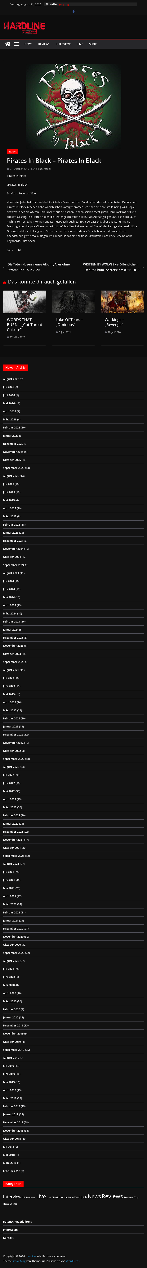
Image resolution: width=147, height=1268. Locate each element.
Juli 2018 (8, 1146)
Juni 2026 (9, 395)
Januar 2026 (10, 435)
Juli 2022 (8, 775)
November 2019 (13, 1033)
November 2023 (13, 645)
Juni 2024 (9, 589)
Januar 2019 (10, 1114)
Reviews (44, 44)
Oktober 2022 (12, 751)
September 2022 (13, 759)
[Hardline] (7, 44)
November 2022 (13, 743)
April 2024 (9, 605)
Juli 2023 (8, 678)
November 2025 (13, 452)
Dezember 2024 (13, 540)
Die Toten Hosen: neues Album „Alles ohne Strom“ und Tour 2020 (39, 267)
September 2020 (13, 953)
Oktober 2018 (12, 1138)
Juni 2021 (9, 880)
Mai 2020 (9, 985)
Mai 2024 (9, 597)
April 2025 (9, 508)
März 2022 (9, 807)
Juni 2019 (9, 1074)
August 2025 (11, 476)
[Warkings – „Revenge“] (122, 293)
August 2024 (11, 573)
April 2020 (9, 993)
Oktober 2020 (12, 944)
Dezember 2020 (13, 928)
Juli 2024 (8, 581)
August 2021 (11, 864)
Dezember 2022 (13, 734)
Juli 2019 (8, 1066)
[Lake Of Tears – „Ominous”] (73, 293)
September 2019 (13, 1050)
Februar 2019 (11, 1106)
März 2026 (9, 419)
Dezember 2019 (13, 1025)
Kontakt (8, 1237)
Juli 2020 (8, 969)
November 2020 (13, 936)
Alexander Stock (42, 168)
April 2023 (9, 702)
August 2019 (11, 1058)
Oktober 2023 (12, 654)
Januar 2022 (10, 823)
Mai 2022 (9, 791)
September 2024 (13, 565)
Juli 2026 (8, 387)
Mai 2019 (9, 1082)
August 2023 (11, 670)
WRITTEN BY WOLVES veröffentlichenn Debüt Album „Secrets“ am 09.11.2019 (111, 267)
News (28, 44)
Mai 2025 (9, 500)
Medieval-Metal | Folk (75, 1197)
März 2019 (9, 1098)
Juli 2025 (8, 484)
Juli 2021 (8, 872)
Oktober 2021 (12, 847)
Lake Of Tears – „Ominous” (69, 322)
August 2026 (11, 379)
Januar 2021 (10, 920)
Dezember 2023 (13, 637)
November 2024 (13, 548)
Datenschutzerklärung (17, 1221)
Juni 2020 (9, 977)
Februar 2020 (11, 1009)
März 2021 (9, 904)
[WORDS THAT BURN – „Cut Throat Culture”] (24, 293)
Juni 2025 (9, 492)
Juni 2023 (9, 686)
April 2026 (9, 411)
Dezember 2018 (13, 1122)
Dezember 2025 (13, 444)
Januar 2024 (10, 629)
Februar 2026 (11, 427)
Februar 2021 (11, 912)
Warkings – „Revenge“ (114, 322)
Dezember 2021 (13, 831)
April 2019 (9, 1090)
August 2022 (11, 767)
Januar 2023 (10, 726)
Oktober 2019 (12, 1042)
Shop (93, 44)
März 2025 (9, 516)
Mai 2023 (9, 694)
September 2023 (13, 662)
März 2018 (9, 1163)
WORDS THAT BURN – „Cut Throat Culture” (24, 324)
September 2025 (13, 468)
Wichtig (13, 1203)
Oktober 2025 (12, 460)
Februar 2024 (11, 621)
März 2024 (9, 613)
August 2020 (11, 961)
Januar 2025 (10, 532)
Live (80, 44)
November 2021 (13, 839)
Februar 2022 (11, 815)
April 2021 (9, 896)
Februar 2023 (11, 718)
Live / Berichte (55, 1197)
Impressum (10, 1229)
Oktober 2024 (12, 557)
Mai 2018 (9, 1155)
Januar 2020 (10, 1017)
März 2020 (9, 1001)
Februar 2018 (11, 1171)
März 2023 (9, 710)
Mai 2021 (9, 888)
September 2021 (13, 856)
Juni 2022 (9, 783)
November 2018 (13, 1130)
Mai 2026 (9, 403)
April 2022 (9, 799)
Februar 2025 (11, 524)
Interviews (63, 44)
